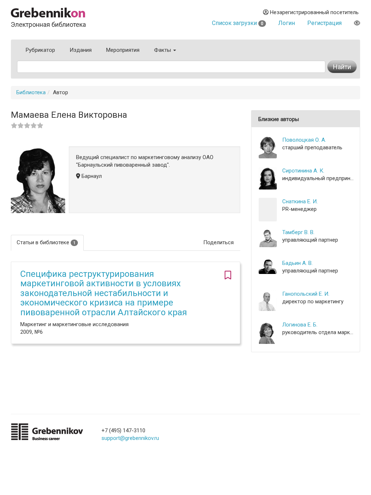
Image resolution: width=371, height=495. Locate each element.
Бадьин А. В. (297, 263)
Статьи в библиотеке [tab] (46, 242)
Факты (163, 50)
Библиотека (31, 92)
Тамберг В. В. (298, 232)
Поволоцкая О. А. (304, 140)
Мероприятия (122, 50)
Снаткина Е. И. (300, 201)
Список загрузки (237, 23)
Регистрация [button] (324, 23)
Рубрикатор (40, 50)
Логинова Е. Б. (299, 324)
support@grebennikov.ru (130, 438)
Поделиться (218, 242)
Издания (81, 50)
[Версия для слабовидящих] (357, 23)
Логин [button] (286, 23)
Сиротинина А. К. (303, 170)
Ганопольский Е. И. (305, 294)
